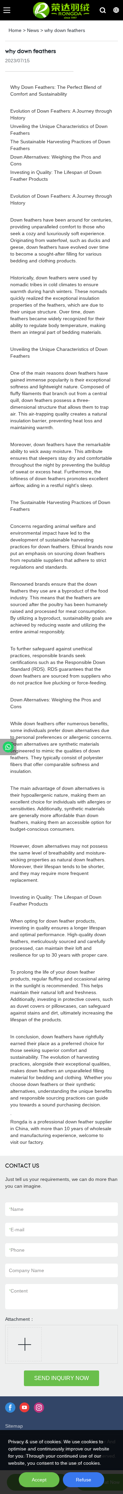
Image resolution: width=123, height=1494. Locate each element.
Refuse (83, 1479)
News (33, 30)
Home (15, 30)
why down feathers (64, 30)
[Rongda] (8, 747)
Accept (39, 1479)
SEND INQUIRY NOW (61, 1378)
